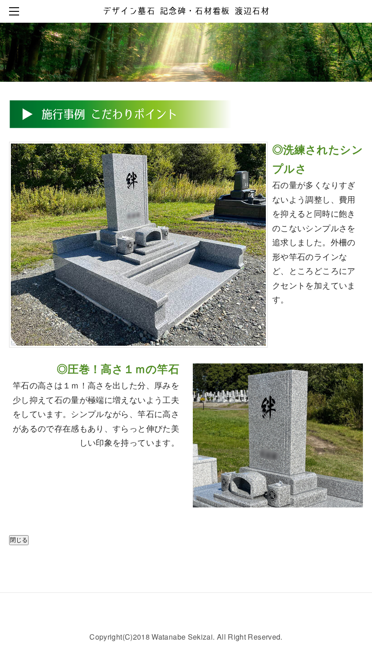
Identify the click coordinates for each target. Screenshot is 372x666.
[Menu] (16, 11)
